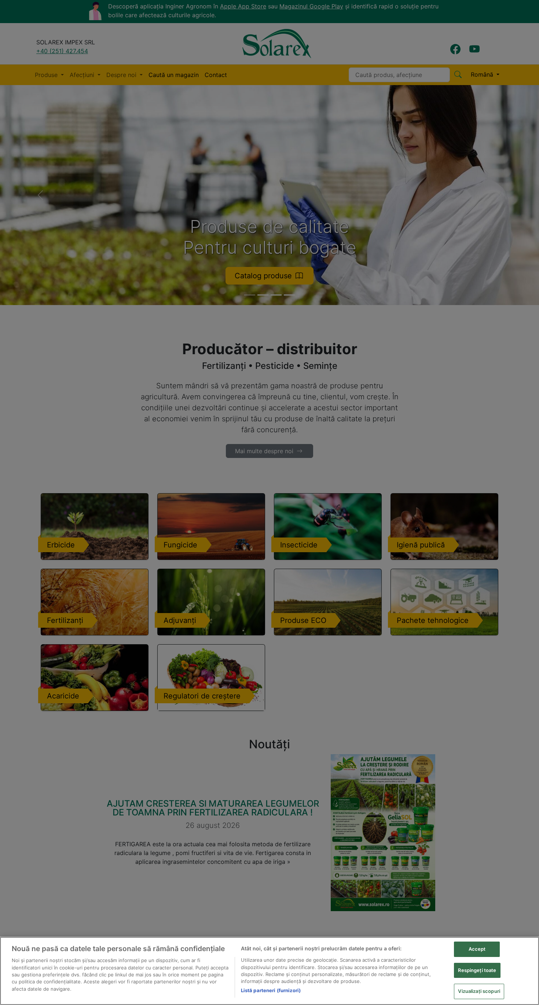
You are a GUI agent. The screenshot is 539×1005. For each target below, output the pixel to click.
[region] (269, 971)
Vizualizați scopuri (479, 991)
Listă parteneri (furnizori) (271, 990)
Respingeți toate (477, 970)
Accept (477, 949)
